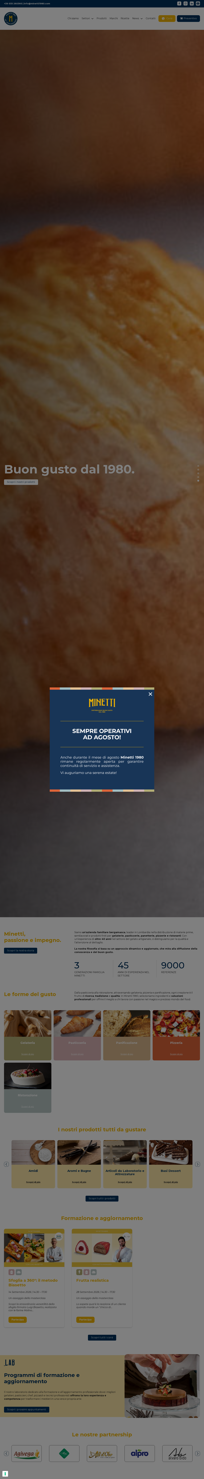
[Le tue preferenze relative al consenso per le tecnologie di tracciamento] (5, 1474)
